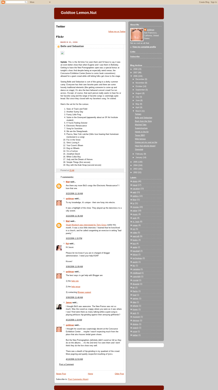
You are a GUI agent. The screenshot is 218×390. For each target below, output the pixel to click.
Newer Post (61, 374)
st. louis (136, 222)
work (135, 218)
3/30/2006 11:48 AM (74, 297)
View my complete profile (144, 47)
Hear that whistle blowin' (145, 146)
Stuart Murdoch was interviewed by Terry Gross (86, 225)
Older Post (119, 374)
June (138, 100)
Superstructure (141, 128)
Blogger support (84, 292)
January (139, 157)
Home (90, 374)
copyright (136, 277)
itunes (135, 309)
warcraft (136, 236)
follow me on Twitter (116, 32)
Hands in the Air (142, 132)
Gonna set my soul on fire (146, 142)
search (135, 328)
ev (134, 288)
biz (134, 266)
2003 (135, 169)
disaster (136, 284)
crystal (135, 280)
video (135, 233)
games (135, 299)
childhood (137, 273)
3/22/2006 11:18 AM (74, 194)
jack (134, 313)
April (138, 107)
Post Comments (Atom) (78, 379)
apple (135, 247)
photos (135, 324)
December (140, 79)
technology (137, 258)
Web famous (140, 139)
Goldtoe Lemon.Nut (79, 12)
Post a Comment (66, 364)
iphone (135, 306)
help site (75, 281)
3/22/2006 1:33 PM (74, 238)
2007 (135, 73)
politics (136, 196)
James (69, 303)
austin (135, 262)
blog (134, 200)
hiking (135, 255)
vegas (135, 225)
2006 (135, 76)
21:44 (71, 170)
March (138, 111)
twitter (135, 335)
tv (133, 203)
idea (134, 302)
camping (136, 269)
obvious (136, 320)
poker (135, 211)
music (135, 214)
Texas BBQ (140, 135)
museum (136, 317)
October (139, 86)
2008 (135, 69)
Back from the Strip (143, 121)
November (140, 83)
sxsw (135, 331)
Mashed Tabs (141, 125)
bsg (134, 244)
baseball (136, 251)
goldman (70, 199)
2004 (135, 165)
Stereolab (139, 149)
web (134, 192)
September (140, 90)
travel (135, 185)
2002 (135, 172)
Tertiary (138, 114)
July (138, 97)
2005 (135, 162)
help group (75, 287)
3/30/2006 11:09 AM (74, 267)
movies (136, 207)
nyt (134, 229)
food (134, 295)
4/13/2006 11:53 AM (74, 359)
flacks (135, 291)
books (135, 240)
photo (135, 181)
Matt (68, 182)
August (139, 93)
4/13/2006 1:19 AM (74, 320)
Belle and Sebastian (72, 46)
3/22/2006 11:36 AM (74, 216)
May (138, 104)
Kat (67, 244)
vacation (136, 189)
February (140, 154)
